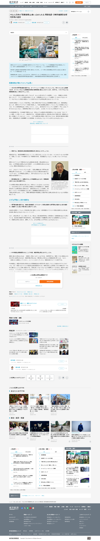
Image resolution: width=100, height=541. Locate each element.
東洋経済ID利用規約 (56, 534)
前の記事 (61, 10)
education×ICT (12, 517)
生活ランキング (78, 192)
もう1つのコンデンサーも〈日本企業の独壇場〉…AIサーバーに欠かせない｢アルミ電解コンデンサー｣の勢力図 (72, 481)
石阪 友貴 (34, 22)
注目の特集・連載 (76, 212)
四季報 (56, 2)
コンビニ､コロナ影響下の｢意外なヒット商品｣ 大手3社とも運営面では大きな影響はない (18, 340)
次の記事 (65, 10)
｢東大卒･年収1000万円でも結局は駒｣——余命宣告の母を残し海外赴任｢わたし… (82, 55)
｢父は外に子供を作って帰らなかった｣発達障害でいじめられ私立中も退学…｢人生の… (82, 62)
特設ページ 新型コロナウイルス (28, 303)
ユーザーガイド (82, 525)
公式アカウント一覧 (39, 530)
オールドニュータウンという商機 (82, 189)
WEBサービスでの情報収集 (15, 534)
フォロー (28, 22)
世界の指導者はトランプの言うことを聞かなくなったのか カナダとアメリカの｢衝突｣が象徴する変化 (81, 436)
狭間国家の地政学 (82, 266)
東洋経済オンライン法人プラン (53, 517)
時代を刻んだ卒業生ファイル (81, 202)
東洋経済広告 (68, 517)
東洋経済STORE (27, 521)
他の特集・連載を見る (62, 326)
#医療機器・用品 (27, 293)
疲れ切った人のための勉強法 (84, 247)
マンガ (45, 2)
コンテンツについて (83, 519)
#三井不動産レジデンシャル (78, 236)
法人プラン (81, 523)
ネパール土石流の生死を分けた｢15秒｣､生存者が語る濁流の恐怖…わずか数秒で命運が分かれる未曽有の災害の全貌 (60, 435)
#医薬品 (35, 293)
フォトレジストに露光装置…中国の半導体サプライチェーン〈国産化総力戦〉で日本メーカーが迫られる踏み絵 (72, 470)
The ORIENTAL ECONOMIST (30, 517)
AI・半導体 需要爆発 (79, 206)
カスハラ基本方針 (65, 534)
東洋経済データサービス (52, 521)
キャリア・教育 (28, 6)
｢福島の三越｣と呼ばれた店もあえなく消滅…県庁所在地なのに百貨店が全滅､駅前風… (82, 48)
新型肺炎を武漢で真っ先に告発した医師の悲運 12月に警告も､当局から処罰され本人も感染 (49, 346)
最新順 (26, 2)
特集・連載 (32, 2)
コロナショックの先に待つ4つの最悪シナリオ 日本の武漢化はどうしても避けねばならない (18, 335)
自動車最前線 (77, 195)
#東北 (73, 238)
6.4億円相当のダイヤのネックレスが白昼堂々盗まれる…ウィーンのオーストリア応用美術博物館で (39, 434)
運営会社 (25, 530)
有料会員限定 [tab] (85, 37)
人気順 (37, 2)
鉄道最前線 (77, 175)
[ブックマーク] (63, 22)
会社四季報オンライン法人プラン (54, 519)
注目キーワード (75, 232)
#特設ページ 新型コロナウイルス (26, 10)
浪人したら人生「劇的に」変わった (82, 185)
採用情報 (31, 530)
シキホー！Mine (27, 525)
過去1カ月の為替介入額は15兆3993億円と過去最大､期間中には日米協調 (18, 433)
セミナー (51, 2)
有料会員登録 (79, 2)
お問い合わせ (74, 534)
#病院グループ (17, 293)
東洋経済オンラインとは (76, 11)
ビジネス (12, 6)
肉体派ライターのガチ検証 (80, 178)
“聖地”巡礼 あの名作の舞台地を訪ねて (82, 182)
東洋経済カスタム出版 (69, 519)
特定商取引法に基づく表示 (44, 534)
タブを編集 (88, 6)
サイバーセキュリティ (14, 519)
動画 (41, 2)
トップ (21, 2)
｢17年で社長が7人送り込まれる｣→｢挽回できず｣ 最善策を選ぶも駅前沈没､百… (82, 41)
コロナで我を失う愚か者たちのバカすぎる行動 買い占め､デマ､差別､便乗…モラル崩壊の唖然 (18, 352)
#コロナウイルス (20, 291)
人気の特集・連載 (77, 169)
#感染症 (28, 291)
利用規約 (81, 527)
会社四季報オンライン (28, 519)
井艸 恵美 (15, 22)
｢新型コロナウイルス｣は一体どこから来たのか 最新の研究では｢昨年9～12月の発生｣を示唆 (49, 340)
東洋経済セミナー (51, 523)
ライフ (35, 6)
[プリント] (67, 22)
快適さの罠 (81, 256)
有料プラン (81, 521)
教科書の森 (67, 521)
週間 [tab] (85, 172)
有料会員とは (39, 285)
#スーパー (87, 236)
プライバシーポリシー (27, 534)
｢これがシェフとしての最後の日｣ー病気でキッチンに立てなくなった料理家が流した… (82, 69)
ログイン (87, 2)
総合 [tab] (76, 37)
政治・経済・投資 (19, 6)
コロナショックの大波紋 (25, 321)
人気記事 (74, 35)
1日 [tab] (76, 172)
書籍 (62, 2)
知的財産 (35, 534)
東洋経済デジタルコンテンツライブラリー (33, 523)
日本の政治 (77, 199)
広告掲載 (47, 530)
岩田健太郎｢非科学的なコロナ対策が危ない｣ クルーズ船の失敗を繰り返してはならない (49, 352)
